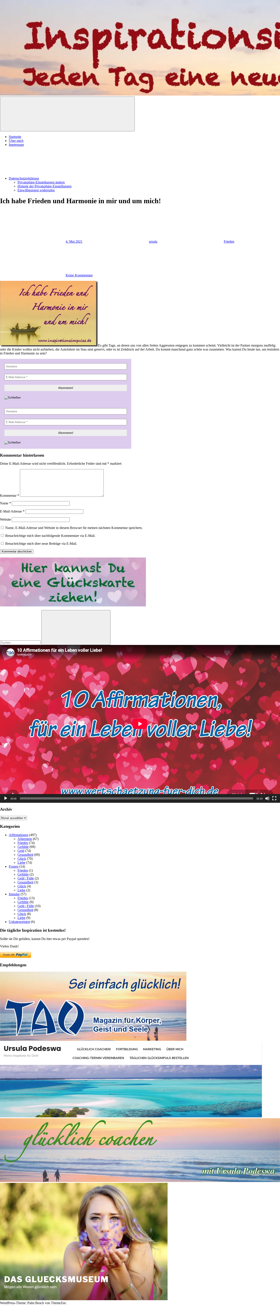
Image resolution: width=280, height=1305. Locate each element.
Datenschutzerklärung (24, 178)
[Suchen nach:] (20, 642)
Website (5, 519)
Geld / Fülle (26, 878)
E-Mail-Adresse (12, 511)
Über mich (16, 140)
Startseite (15, 137)
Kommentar (9, 495)
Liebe (21, 862)
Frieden (229, 241)
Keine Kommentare (79, 275)
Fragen (13, 866)
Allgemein (25, 839)
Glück (22, 858)
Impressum (16, 144)
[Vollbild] (274, 798)
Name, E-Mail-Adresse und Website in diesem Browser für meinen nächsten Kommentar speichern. (74, 528)
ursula (153, 241)
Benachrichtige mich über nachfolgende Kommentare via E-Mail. (50, 536)
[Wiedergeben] (6, 798)
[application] (140, 724)
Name (5, 503)
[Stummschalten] (267, 798)
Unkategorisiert (19, 922)
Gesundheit (25, 854)
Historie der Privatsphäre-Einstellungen (45, 186)
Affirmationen (18, 835)
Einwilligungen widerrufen (36, 190)
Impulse (14, 894)
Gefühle (23, 847)
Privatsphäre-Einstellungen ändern (41, 182)
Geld (21, 851)
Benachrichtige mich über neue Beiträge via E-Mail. (41, 543)
